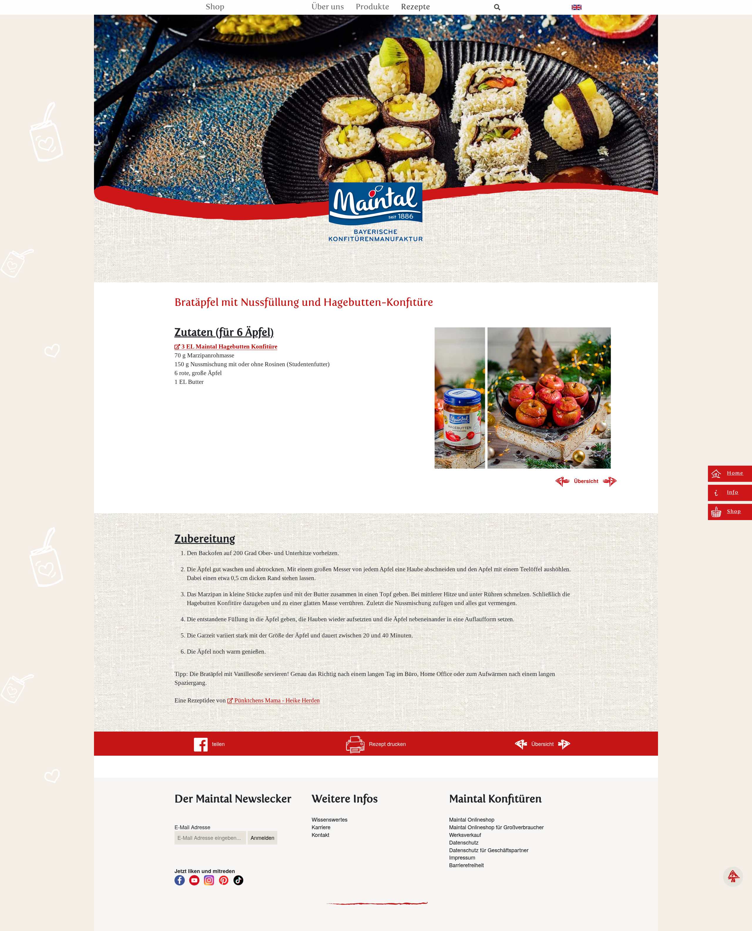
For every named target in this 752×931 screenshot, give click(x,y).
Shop (215, 7)
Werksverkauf (465, 834)
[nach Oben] (733, 877)
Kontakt (320, 834)
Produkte (372, 7)
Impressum (462, 857)
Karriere (321, 827)
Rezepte (415, 7)
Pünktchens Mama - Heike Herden (277, 700)
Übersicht (587, 480)
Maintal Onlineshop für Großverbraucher (496, 827)
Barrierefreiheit (466, 865)
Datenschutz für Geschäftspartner (488, 850)
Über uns (327, 7)
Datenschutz (464, 842)
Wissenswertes (330, 819)
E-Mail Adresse (192, 827)
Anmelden (262, 837)
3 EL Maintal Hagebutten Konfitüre (229, 346)
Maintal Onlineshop (471, 819)
